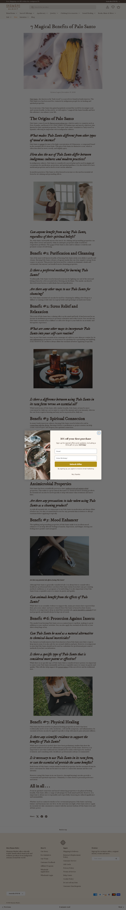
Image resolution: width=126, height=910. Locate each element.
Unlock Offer (76, 464)
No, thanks (76, 474)
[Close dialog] (99, 433)
